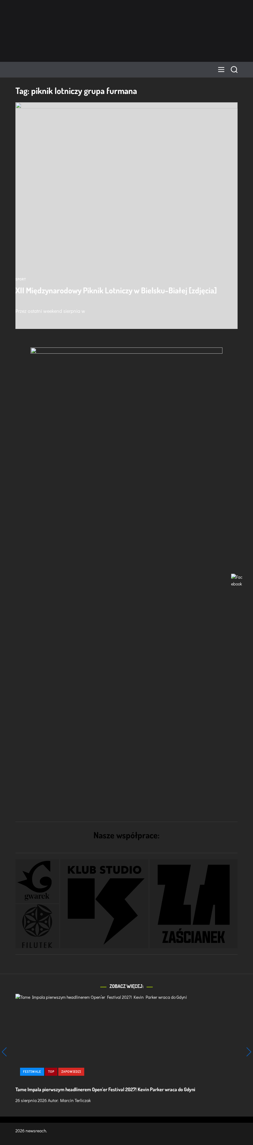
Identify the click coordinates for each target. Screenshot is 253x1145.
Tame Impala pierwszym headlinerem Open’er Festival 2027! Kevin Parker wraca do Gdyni (105, 1089)
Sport (20, 279)
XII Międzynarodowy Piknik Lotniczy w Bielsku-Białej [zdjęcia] (116, 290)
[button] (37, 881)
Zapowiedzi (71, 1072)
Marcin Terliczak (75, 1100)
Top (51, 1072)
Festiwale (32, 1072)
